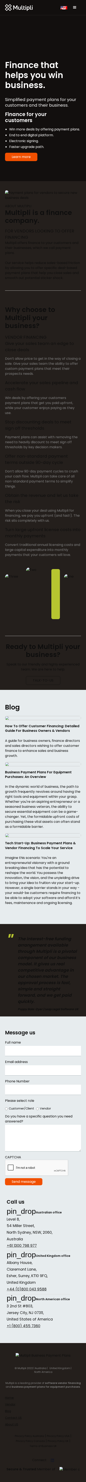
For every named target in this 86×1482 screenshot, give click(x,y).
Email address (16, 1061)
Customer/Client (21, 1108)
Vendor (45, 1108)
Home (9, 1397)
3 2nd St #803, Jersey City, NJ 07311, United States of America (30, 1313)
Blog (8, 1411)
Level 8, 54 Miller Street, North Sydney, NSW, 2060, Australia (29, 1229)
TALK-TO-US (43, 680)
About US (11, 1424)
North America (43, 1372)
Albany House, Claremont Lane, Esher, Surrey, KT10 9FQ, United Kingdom (27, 1272)
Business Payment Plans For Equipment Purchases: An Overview (38, 774)
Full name (13, 1042)
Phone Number (17, 1081)
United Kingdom (59, 1368)
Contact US (13, 1417)
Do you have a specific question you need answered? (38, 1119)
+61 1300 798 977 (22, 1245)
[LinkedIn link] (52, 1460)
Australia (40, 1368)
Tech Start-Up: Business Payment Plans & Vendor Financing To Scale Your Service (40, 845)
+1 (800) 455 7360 (23, 1325)
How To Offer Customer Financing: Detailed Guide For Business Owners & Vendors (42, 728)
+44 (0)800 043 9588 (27, 1289)
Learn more (21, 156)
